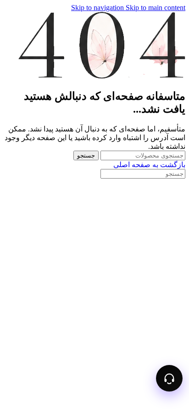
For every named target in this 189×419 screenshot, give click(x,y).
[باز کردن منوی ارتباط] (169, 378)
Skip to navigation (98, 7)
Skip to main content (155, 7)
